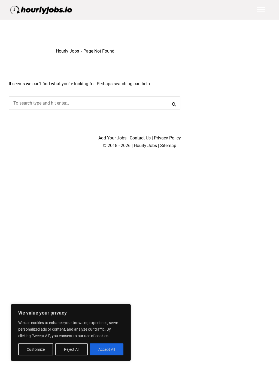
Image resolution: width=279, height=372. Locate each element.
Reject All (71, 349)
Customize (36, 349)
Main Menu (261, 10)
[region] (71, 332)
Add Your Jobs (112, 138)
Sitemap (168, 145)
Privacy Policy (167, 138)
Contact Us (140, 138)
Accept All (106, 349)
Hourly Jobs (67, 51)
